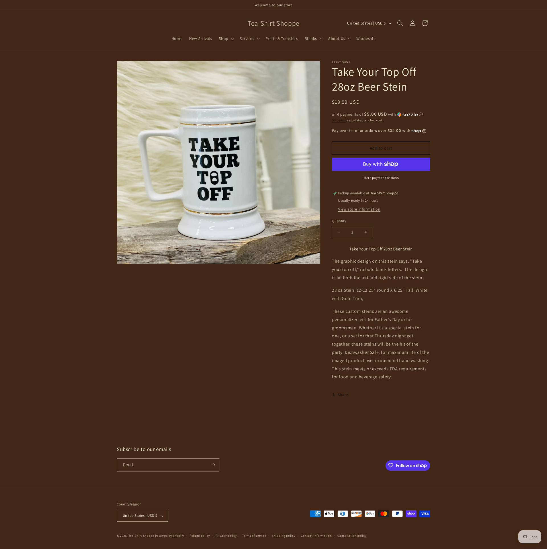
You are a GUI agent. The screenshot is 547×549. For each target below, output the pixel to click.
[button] (225, 38)
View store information (359, 209)
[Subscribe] (213, 465)
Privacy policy (226, 536)
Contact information (316, 536)
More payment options (381, 177)
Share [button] (343, 394)
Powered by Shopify (169, 536)
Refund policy (200, 536)
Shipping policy (283, 536)
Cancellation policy (351, 536)
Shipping (339, 120)
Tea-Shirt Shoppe (141, 536)
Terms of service (254, 536)
